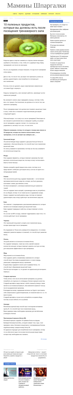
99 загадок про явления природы (57, 46)
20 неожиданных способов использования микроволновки (59, 74)
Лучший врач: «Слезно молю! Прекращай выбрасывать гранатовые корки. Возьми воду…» (40, 381)
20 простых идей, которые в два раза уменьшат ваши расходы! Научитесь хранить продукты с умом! (14, 354)
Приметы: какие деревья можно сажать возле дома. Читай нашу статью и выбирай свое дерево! (59, 51)
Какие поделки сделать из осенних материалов (58, 41)
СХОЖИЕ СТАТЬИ (10, 364)
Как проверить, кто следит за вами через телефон (58, 25)
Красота (57, 13)
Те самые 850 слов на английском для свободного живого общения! (58, 79)
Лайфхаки (44, 13)
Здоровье (28, 13)
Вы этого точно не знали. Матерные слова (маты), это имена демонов (58, 35)
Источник (44, 339)
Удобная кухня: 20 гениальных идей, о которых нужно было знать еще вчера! (59, 58)
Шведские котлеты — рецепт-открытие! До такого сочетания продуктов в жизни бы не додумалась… (37, 354)
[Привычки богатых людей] (10, 372)
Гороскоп (51, 13)
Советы (15, 13)
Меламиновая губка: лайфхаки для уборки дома (59, 30)
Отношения (35, 13)
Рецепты (21, 13)
